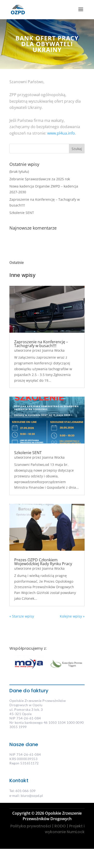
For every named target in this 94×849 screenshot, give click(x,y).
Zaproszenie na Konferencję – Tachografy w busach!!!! (41, 343)
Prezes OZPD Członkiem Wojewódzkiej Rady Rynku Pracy (43, 561)
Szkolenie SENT (21, 212)
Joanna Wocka (53, 350)
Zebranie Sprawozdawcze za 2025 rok (39, 179)
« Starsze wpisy (21, 616)
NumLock (75, 832)
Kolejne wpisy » (72, 616)
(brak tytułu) (19, 171)
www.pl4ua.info (61, 133)
